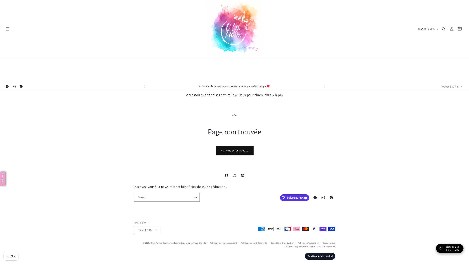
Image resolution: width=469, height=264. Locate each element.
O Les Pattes (156, 243)
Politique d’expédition (308, 243)
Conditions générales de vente (300, 246)
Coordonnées (329, 243)
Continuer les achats (234, 150)
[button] (8, 29)
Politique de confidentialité (254, 243)
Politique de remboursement (223, 243)
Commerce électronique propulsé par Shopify (184, 243)
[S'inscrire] (195, 197)
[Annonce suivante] (325, 86)
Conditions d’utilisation (282, 243)
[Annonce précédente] (144, 86)
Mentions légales (327, 246)
